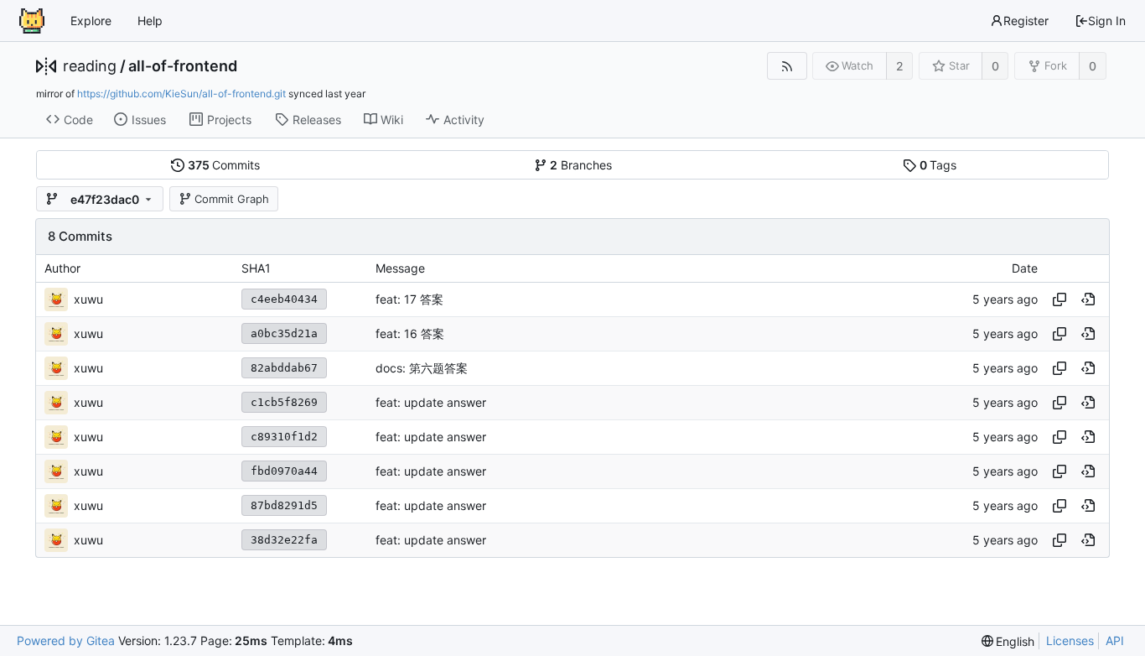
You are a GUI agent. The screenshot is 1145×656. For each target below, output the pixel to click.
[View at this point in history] (1088, 299)
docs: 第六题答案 (422, 368)
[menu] (1008, 641)
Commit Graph (231, 199)
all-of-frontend (182, 66)
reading (90, 66)
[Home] (31, 21)
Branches (581, 165)
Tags (938, 165)
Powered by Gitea (66, 640)
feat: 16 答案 (410, 333)
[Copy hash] (1059, 299)
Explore (90, 20)
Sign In (1107, 20)
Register (1026, 20)
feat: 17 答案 (409, 299)
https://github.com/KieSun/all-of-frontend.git (181, 93)
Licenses (1070, 640)
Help (150, 20)
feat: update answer (431, 402)
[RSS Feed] (786, 66)
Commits (224, 165)
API (1115, 640)
